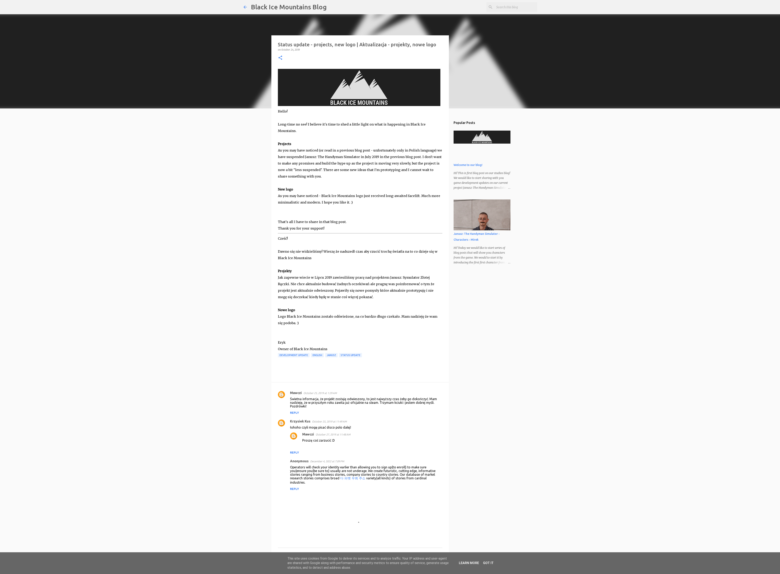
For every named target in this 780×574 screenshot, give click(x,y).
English (317, 355)
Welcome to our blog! (468, 165)
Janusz (331, 355)
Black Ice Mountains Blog (289, 7)
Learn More (469, 563)
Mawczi (296, 393)
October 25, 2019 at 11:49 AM (329, 421)
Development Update (294, 355)
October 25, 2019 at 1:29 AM (320, 393)
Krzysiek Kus (300, 421)
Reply (294, 412)
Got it (488, 563)
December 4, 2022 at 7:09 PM (327, 461)
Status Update (350, 355)
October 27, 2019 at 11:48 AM (333, 434)
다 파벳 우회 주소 (352, 478)
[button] (280, 58)
